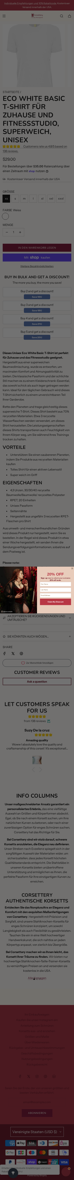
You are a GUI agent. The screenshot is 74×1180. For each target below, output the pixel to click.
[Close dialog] (72, 568)
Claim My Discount (56, 602)
